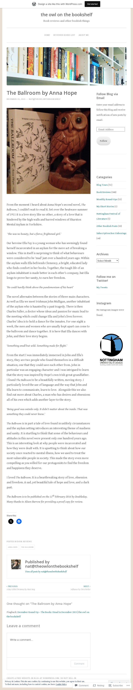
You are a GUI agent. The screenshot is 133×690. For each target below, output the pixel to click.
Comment (79, 663)
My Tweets (102, 287)
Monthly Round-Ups (107, 199)
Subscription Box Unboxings (111, 233)
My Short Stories (105, 206)
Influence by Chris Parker (80, 587)
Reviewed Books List (64, 35)
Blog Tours (102, 185)
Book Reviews (24, 541)
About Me (84, 35)
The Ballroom (27, 547)
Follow (103, 141)
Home (47, 35)
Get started (92, 4)
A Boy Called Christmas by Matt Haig (21, 587)
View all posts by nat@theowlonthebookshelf (45, 571)
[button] (111, 349)
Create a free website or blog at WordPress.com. (33, 678)
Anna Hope (13, 547)
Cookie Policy (61, 684)
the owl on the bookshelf (66, 15)
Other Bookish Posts (107, 226)
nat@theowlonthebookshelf (45, 99)
